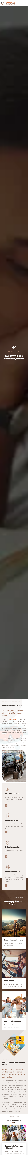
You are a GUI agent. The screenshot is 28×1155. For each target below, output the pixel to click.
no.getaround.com (11, 719)
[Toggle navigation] (25, 3)
